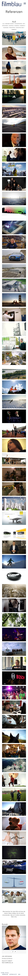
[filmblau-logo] (11, 4)
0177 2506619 (8, 961)
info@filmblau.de (8, 962)
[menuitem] (24, 3)
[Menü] (24, 3)
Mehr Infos (14, 917)
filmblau (7, 972)
